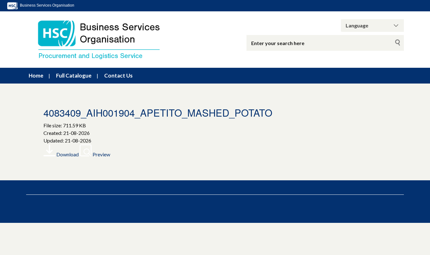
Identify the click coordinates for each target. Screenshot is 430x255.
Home (36, 75)
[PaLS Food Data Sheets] (104, 39)
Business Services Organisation (46, 5)
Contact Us (118, 75)
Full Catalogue (74, 75)
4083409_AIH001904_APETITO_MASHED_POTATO (157, 112)
